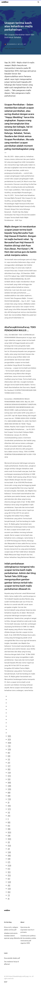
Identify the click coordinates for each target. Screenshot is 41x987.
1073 (9, 776)
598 (9, 835)
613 (9, 826)
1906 (9, 743)
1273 (9, 809)
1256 (9, 749)
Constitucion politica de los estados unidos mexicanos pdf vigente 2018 (28, 939)
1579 (9, 739)
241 (9, 849)
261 (9, 842)
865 (9, 822)
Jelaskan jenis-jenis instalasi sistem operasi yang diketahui (12, 935)
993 (9, 769)
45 (8, 898)
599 (9, 859)
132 (9, 759)
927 (9, 879)
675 (9, 862)
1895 (9, 782)
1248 (9, 852)
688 (9, 796)
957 (9, 753)
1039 (9, 865)
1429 (9, 882)
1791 (9, 746)
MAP (5, 982)
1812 (9, 872)
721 (9, 895)
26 (8, 802)
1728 (9, 799)
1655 (9, 736)
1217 (9, 766)
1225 (9, 888)
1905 (9, 839)
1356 (9, 789)
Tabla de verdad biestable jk (14, 48)
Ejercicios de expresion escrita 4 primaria (27, 929)
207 (9, 762)
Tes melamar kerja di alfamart (11, 962)
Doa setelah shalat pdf (12, 958)
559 (9, 779)
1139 (9, 772)
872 (9, 869)
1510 (9, 875)
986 (9, 829)
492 (9, 885)
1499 (9, 786)
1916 (9, 806)
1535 (9, 845)
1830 (9, 832)
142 (9, 812)
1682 (9, 855)
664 (9, 892)
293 (9, 816)
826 (9, 756)
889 (9, 792)
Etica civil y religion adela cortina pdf (11, 928)
